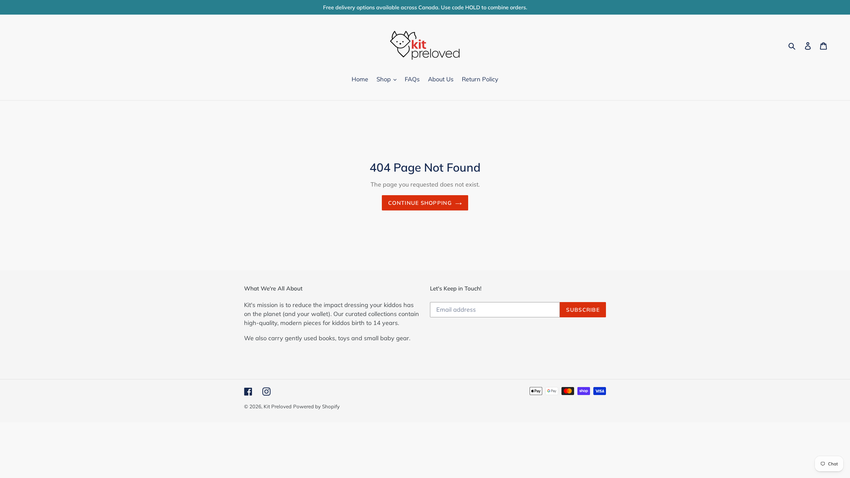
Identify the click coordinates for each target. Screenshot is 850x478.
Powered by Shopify (316, 406)
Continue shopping (420, 202)
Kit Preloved (278, 406)
